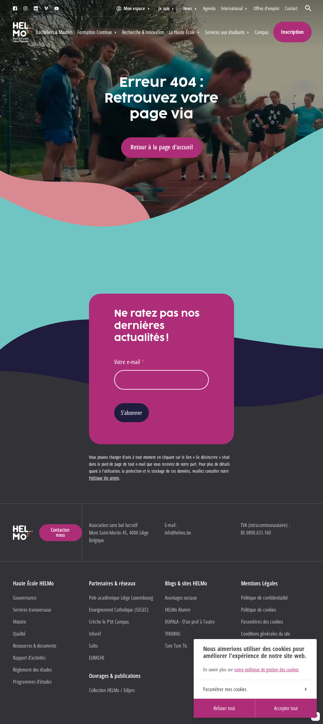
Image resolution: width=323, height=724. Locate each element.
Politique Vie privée (104, 478)
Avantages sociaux (181, 597)
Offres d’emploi (266, 8)
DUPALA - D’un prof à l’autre (190, 621)
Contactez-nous (60, 532)
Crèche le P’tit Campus (109, 621)
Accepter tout (286, 708)
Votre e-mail (129, 361)
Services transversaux (32, 609)
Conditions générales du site (265, 633)
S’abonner (131, 412)
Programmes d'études (32, 681)
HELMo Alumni (177, 609)
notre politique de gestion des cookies (266, 669)
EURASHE (96, 657)
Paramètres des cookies (262, 621)
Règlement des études (32, 669)
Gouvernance (25, 597)
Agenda (209, 8)
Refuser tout (224, 708)
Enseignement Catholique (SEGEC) (119, 609)
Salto (93, 645)
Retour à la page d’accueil (162, 147)
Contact (291, 8)
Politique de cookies (258, 609)
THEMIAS (172, 633)
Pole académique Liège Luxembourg (121, 597)
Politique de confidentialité (264, 597)
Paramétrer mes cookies (224, 689)
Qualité (19, 633)
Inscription (292, 31)
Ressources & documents (34, 645)
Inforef (95, 633)
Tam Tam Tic (176, 645)
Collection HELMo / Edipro (112, 690)
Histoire (19, 621)
